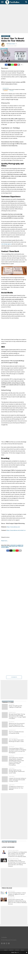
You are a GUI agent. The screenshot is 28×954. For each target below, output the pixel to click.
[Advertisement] (14, 18)
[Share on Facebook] (6, 64)
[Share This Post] (9, 64)
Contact (11, 950)
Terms (22, 950)
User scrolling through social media (12, 547)
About (5, 950)
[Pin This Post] (15, 64)
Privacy (17, 950)
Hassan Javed (11, 43)
